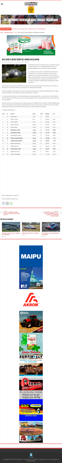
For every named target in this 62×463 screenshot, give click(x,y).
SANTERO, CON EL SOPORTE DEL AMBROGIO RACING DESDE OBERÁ (28, 29)
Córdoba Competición (8, 62)
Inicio (1, 32)
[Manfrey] (31, 45)
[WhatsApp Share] (11, 203)
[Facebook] (29, 457)
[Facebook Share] (3, 203)
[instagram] (32, 457)
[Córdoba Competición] (31, 4)
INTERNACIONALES (8, 32)
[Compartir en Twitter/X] (7, 203)
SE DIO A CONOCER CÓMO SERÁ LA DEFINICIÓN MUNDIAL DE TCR (12, 212)
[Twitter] (30, 457)
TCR (15, 32)
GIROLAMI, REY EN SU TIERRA (30, 233)
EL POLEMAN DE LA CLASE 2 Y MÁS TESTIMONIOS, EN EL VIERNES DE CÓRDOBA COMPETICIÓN (50, 213)
